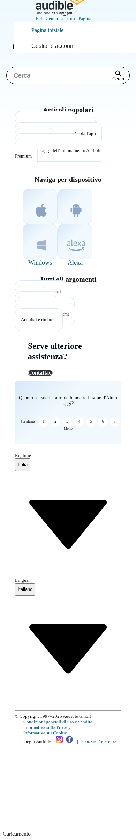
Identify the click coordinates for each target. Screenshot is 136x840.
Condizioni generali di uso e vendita (57, 721)
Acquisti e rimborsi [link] (39, 319)
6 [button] (103, 421)
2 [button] (55, 421)
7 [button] (115, 421)
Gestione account (53, 46)
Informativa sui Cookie (45, 733)
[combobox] (22, 464)
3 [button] (67, 421)
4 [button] (79, 421)
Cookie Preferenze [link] (99, 741)
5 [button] (91, 421)
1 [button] (44, 421)
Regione (23, 455)
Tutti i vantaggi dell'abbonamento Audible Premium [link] (58, 153)
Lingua (22, 580)
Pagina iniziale (47, 30)
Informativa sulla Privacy (47, 727)
